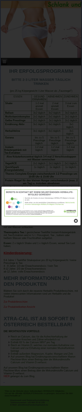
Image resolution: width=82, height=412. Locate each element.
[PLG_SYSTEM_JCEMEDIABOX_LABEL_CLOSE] (76, 221)
